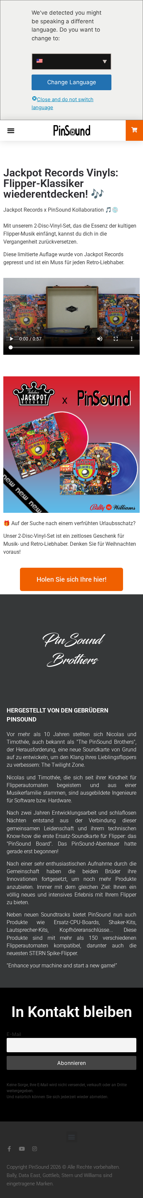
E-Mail (14, 1034)
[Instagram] (34, 1148)
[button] (11, 130)
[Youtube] (22, 1148)
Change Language (71, 82)
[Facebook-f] (9, 1148)
